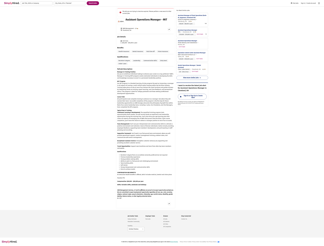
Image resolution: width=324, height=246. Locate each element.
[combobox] (36, 3)
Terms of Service (182, 103)
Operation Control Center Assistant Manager (192, 53)
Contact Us (184, 219)
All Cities (165, 224)
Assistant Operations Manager (187, 30)
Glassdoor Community (133, 221)
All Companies (167, 226)
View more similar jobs (191, 78)
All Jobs (165, 219)
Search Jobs (93, 3)
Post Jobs (295, 3)
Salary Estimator (132, 219)
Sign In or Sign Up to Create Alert (193, 96)
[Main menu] (319, 3)
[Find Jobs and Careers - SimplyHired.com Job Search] (11, 3)
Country (130, 225)
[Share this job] (169, 29)
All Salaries (166, 221)
